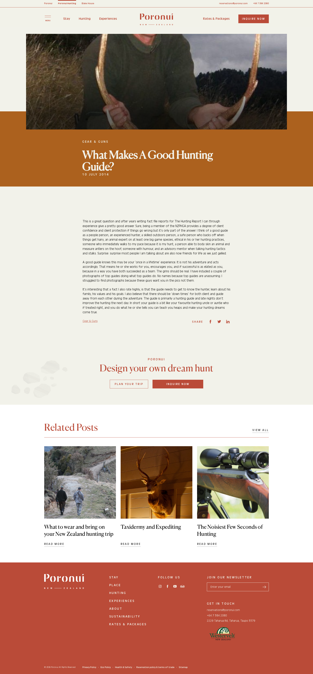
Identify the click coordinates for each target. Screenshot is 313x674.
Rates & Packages (216, 19)
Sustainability (124, 616)
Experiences (108, 19)
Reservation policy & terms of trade (155, 667)
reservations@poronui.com (233, 3)
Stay (66, 19)
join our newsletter (229, 577)
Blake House (88, 3)
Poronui (48, 3)
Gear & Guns (90, 321)
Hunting (85, 19)
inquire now (253, 18)
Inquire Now (177, 384)
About (115, 609)
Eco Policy (106, 667)
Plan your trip (129, 384)
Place (115, 585)
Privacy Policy (89, 667)
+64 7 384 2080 (261, 3)
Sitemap (183, 667)
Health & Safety (123, 667)
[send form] (264, 587)
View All (260, 430)
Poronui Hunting (67, 3)
